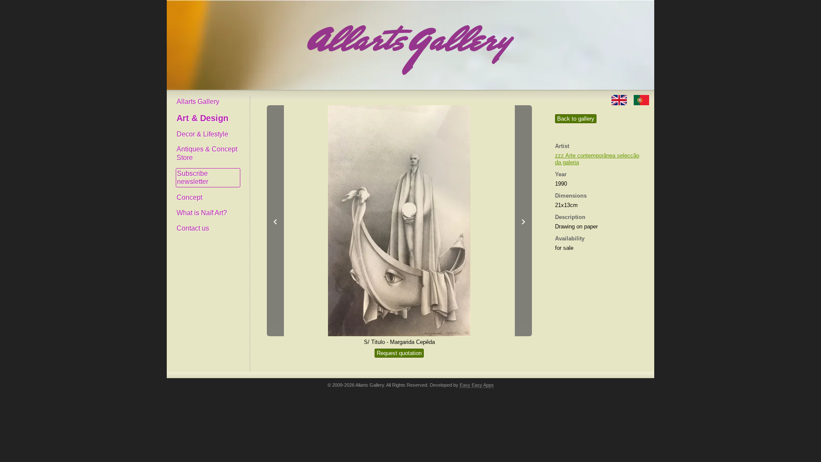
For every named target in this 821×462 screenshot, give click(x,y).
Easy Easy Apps (477, 385)
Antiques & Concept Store (207, 153)
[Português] (641, 99)
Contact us (193, 228)
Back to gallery (575, 119)
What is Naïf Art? (202, 212)
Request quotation (399, 353)
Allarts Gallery (198, 101)
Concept (189, 197)
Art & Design (202, 118)
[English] (620, 99)
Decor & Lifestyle (202, 134)
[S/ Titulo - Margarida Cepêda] (399, 220)
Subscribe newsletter (192, 178)
